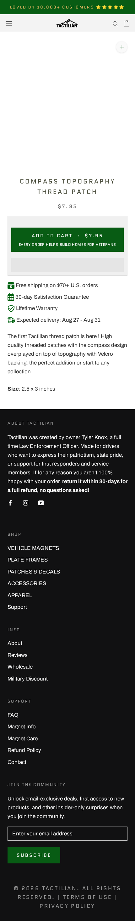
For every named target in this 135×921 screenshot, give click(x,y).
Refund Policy (24, 750)
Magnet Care (23, 739)
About (15, 643)
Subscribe (34, 855)
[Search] (115, 23)
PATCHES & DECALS (34, 572)
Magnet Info (22, 727)
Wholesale (20, 667)
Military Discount (28, 679)
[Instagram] (25, 502)
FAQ (13, 715)
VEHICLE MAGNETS (33, 548)
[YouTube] (41, 502)
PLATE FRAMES (28, 560)
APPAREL (20, 595)
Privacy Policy (67, 906)
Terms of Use (87, 897)
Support (17, 607)
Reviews (18, 655)
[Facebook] (10, 502)
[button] (67, 265)
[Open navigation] (9, 23)
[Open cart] (126, 23)
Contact (17, 762)
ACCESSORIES (27, 583)
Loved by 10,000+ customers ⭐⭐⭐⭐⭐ (67, 7)
